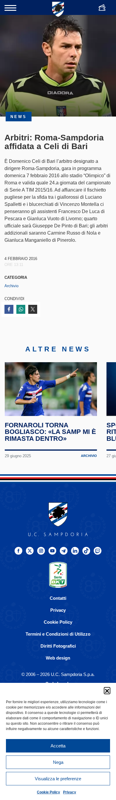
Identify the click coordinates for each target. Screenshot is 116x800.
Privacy (69, 792)
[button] (107, 690)
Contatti (58, 598)
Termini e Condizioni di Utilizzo (58, 634)
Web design (58, 657)
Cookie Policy (48, 792)
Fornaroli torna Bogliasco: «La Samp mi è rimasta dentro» (50, 431)
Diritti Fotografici (58, 645)
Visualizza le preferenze (58, 778)
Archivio (11, 286)
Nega (58, 762)
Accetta (58, 745)
